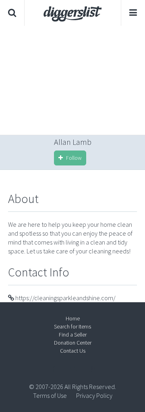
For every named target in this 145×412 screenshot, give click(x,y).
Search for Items (72, 326)
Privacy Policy (94, 395)
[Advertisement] (72, 80)
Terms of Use (50, 395)
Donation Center (72, 342)
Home (73, 318)
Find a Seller (73, 334)
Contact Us (72, 350)
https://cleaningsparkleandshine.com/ (65, 298)
